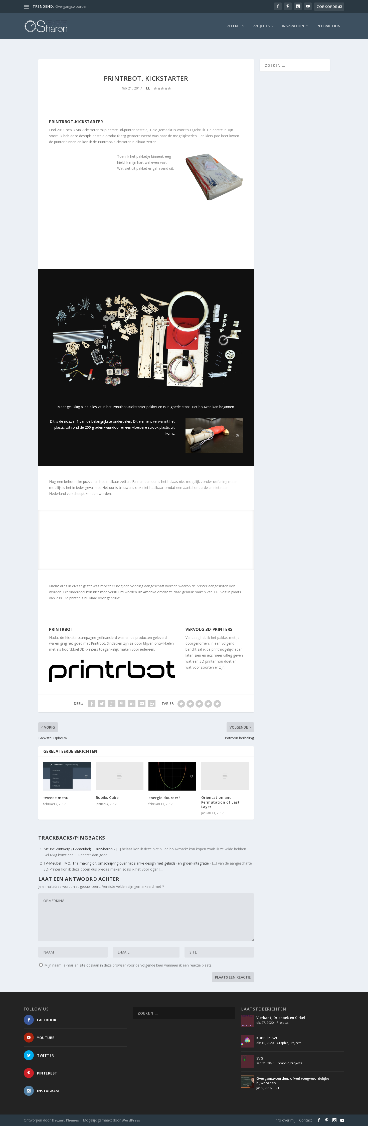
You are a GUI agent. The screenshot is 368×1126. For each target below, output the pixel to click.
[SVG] (247, 1061)
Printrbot (61, 629)
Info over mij (285, 1120)
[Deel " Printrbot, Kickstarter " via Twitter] (102, 704)
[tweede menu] (67, 776)
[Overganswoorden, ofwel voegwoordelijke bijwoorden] (247, 1082)
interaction (328, 26)
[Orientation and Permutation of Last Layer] (225, 776)
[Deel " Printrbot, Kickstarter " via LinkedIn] (132, 704)
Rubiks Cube (107, 797)
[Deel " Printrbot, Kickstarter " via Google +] (112, 704)
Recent (233, 26)
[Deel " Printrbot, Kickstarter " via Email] (142, 704)
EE (148, 88)
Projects (261, 26)
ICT (277, 1088)
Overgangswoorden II (72, 6)
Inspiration (293, 26)
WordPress (131, 1120)
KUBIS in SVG (267, 1038)
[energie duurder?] (172, 776)
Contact (305, 1120)
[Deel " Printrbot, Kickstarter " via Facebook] (92, 704)
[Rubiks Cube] (119, 776)
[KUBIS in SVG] (247, 1041)
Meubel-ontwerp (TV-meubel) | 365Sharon (78, 849)
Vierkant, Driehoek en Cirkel (280, 1017)
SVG (259, 1058)
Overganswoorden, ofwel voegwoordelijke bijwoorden (292, 1080)
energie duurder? (164, 797)
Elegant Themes (65, 1120)
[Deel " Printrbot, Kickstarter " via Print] (152, 704)
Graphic (282, 1043)
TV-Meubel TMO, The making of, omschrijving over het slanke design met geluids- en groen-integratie (126, 863)
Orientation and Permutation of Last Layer (220, 802)
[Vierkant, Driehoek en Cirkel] (247, 1021)
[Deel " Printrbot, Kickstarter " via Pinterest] (122, 704)
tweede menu (56, 797)
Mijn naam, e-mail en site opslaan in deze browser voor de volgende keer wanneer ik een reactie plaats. (128, 965)
